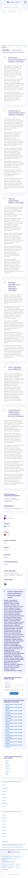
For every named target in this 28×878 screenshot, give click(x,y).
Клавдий (13, 845)
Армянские (11, 867)
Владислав (5, 788)
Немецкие (4, 867)
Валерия (4, 818)
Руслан (4, 806)
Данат (9, 845)
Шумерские (5, 865)
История (3, 45)
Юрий (3, 794)
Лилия (4, 847)
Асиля (7, 770)
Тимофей (4, 797)
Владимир (5, 803)
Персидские (5, 869)
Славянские (11, 864)
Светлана (4, 827)
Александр (22, 844)
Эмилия (4, 830)
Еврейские (18, 864)
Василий (4, 845)
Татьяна (4, 836)
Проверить (14, 693)
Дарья (3, 821)
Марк (17, 847)
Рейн (6, 763)
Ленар (7, 760)
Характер (18, 45)
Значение (11, 45)
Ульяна (4, 815)
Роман (3, 785)
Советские (17, 867)
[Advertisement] (14, 28)
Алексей (4, 791)
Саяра (6, 773)
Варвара (4, 833)
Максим (12, 847)
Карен (7, 762)
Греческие (4, 864)
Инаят (6, 774)
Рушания (7, 771)
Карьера (25, 45)
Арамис (7, 766)
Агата (3, 824)
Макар (8, 847)
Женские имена (17, 856)
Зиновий (7, 765)
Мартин (21, 847)
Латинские (11, 865)
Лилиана (19, 845)
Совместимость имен (8, 861)
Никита (4, 800)
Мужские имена (6, 856)
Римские (18, 865)
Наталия (7, 768)
